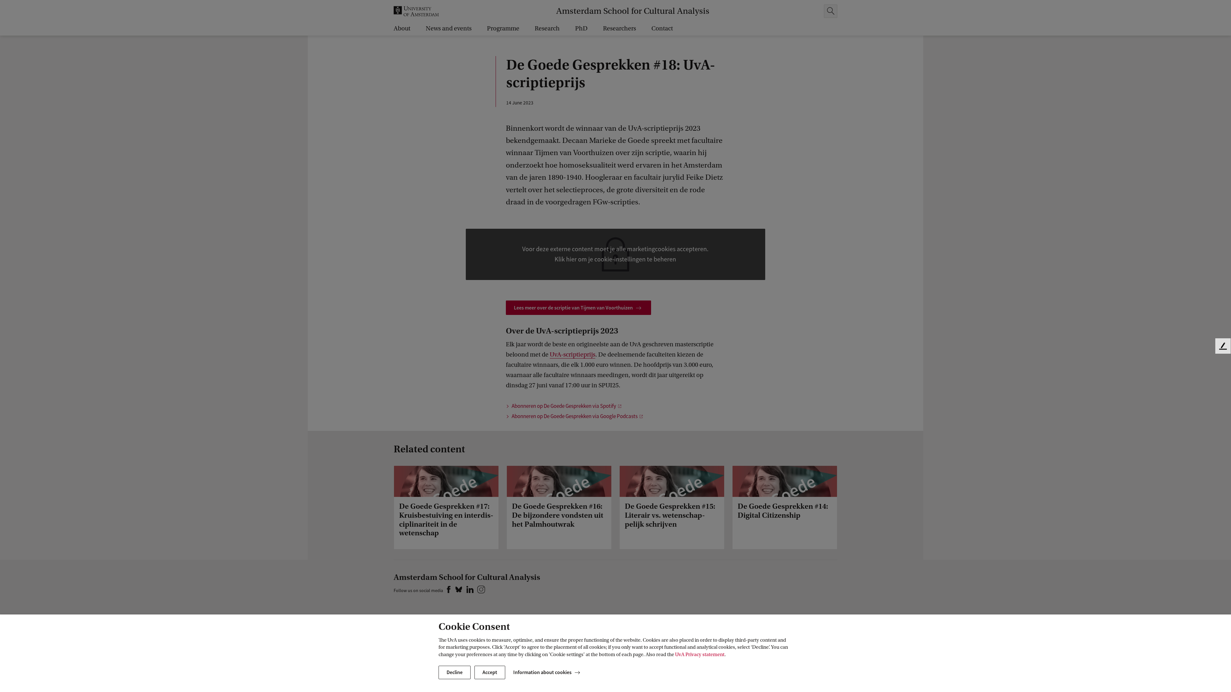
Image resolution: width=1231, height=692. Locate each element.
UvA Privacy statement (699, 654)
